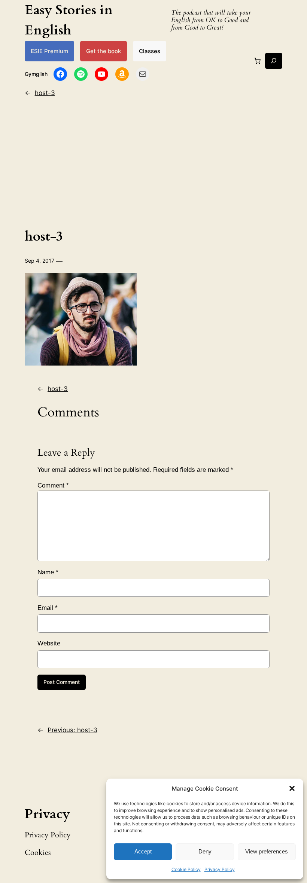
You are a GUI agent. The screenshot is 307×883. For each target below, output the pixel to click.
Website (48, 643)
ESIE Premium (49, 51)
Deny (205, 851)
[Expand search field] (273, 61)
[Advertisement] (154, 161)
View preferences (266, 851)
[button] (292, 788)
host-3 (45, 93)
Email (47, 607)
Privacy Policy (219, 869)
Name (47, 572)
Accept (143, 851)
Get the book (103, 51)
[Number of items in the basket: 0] (257, 60)
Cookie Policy (186, 869)
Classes (149, 51)
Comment (53, 485)
